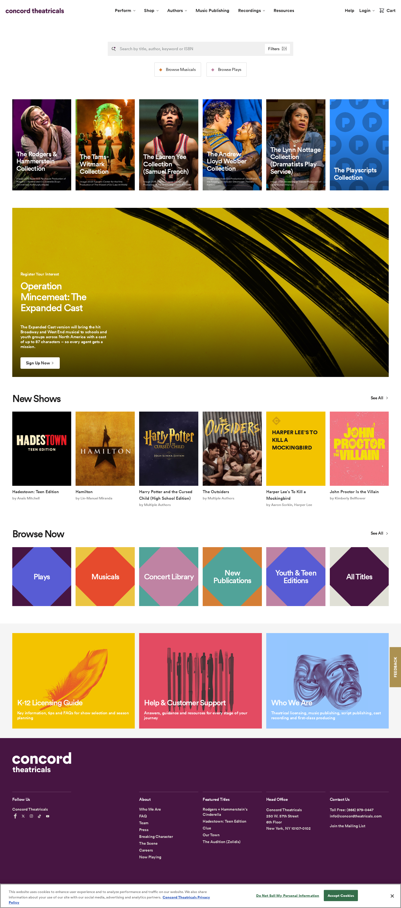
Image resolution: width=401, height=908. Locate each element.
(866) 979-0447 (360, 810)
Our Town (211, 835)
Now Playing (150, 857)
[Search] (113, 48)
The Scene (148, 843)
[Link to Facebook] (16, 816)
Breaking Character (156, 836)
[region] (200, 896)
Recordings (249, 10)
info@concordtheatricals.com (356, 816)
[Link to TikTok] (40, 816)
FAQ (143, 816)
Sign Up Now (38, 363)
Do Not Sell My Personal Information (287, 895)
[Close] (392, 896)
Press (144, 830)
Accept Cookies (341, 895)
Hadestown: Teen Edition (224, 821)
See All (377, 397)
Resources (284, 10)
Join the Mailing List (347, 826)
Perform (123, 10)
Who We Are (150, 809)
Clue (207, 828)
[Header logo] (33, 10)
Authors (175, 10)
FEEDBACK (395, 667)
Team (143, 823)
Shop (149, 10)
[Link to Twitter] (24, 816)
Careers (146, 850)
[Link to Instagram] (32, 816)
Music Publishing (212, 10)
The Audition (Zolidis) (222, 842)
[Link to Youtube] (48, 816)
